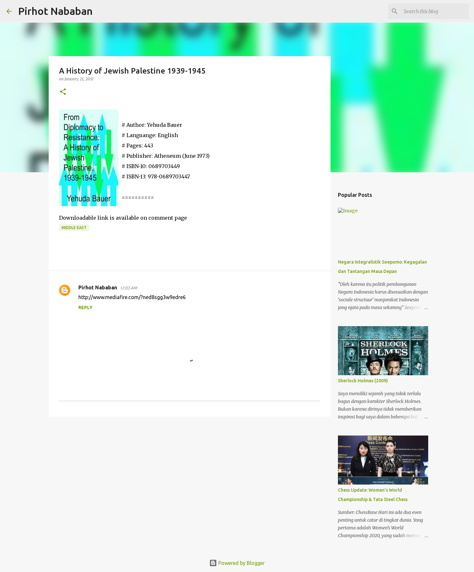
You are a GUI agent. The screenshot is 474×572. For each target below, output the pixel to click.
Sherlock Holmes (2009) (363, 380)
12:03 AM (128, 288)
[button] (63, 92)
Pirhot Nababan (55, 11)
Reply (85, 307)
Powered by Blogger (241, 563)
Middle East (74, 228)
